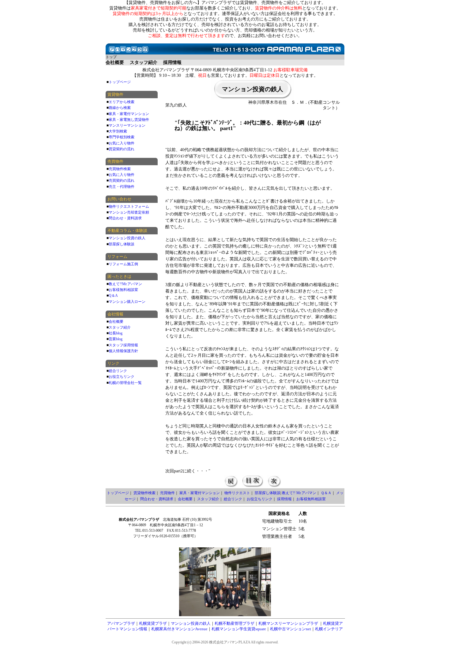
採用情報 (284, 499)
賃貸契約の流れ (121, 149)
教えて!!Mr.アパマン (125, 284)
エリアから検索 (121, 102)
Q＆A (113, 295)
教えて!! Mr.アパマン (299, 493)
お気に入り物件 (121, 143)
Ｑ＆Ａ (326, 493)
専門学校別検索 (121, 137)
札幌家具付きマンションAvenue (179, 629)
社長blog (115, 333)
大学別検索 (118, 131)
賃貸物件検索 (144, 493)
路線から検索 (120, 108)
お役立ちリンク (121, 376)
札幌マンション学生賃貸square (239, 629)
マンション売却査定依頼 (129, 212)
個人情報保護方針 (123, 351)
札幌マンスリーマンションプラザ (288, 623)
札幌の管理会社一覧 (125, 383)
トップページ (120, 82)
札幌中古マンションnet (290, 629)
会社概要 (116, 321)
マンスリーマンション (127, 125)
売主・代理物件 (121, 186)
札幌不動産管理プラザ (234, 623)
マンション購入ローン (127, 302)
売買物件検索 (120, 169)
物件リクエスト (237, 493)
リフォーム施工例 (123, 264)
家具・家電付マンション (129, 114)
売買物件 (167, 493)
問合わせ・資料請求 (125, 218)
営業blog (115, 339)
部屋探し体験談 (121, 244)
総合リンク (118, 371)
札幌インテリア (329, 629)
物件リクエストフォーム (129, 206)
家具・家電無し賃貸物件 (129, 119)
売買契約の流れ (121, 180)
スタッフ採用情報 (123, 345)
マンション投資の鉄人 (127, 238)
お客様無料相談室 (123, 290)
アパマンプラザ (121, 623)
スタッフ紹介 (120, 327)
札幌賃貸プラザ (153, 623)
